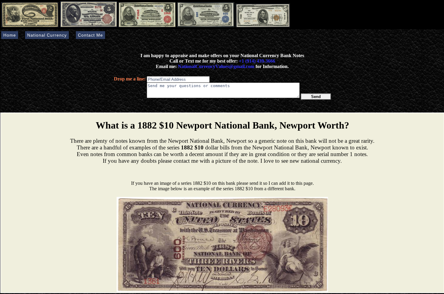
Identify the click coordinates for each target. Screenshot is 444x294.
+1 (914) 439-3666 (257, 61)
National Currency (47, 35)
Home (9, 35)
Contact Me (90, 35)
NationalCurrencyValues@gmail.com (215, 66)
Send (316, 96)
